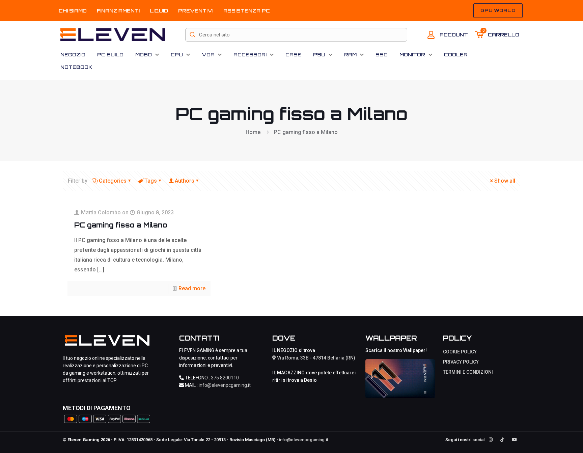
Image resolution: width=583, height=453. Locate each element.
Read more (191, 288)
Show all (504, 181)
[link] (400, 378)
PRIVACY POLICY (461, 362)
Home (253, 132)
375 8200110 (225, 377)
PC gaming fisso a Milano (120, 225)
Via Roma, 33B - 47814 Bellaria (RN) (315, 358)
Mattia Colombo (101, 212)
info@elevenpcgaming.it (225, 385)
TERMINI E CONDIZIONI (468, 372)
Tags (150, 181)
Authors (184, 181)
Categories (113, 181)
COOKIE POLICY (460, 351)
